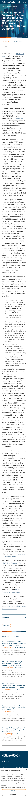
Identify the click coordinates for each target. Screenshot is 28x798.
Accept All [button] (14, 790)
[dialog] (14, 783)
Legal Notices (19, 767)
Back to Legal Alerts (10, 6)
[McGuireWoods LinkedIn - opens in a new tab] (2, 761)
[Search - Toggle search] (18, 2)
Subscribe (6, 625)
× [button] (26, 769)
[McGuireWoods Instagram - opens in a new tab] (8, 761)
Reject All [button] (14, 794)
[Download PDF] (2, 47)
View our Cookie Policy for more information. (13, 787)
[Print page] (6, 47)
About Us (4, 767)
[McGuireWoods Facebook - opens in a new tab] (4, 761)
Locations (5, 617)
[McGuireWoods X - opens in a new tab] (6, 761)
